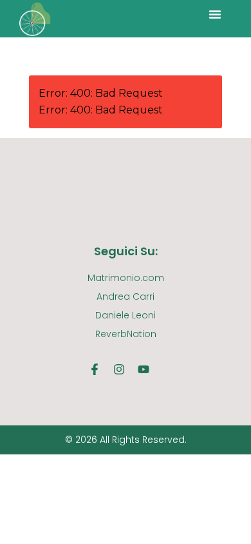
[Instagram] (119, 369)
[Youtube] (143, 369)
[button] (215, 14)
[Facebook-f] (94, 369)
